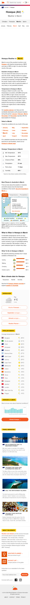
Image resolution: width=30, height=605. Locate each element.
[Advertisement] (15, 42)
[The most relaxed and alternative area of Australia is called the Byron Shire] (15, 461)
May (23, 26)
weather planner (9, 110)
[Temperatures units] (25, 2)
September (25, 128)
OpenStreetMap (24, 216)
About (6, 597)
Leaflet (17, 216)
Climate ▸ (4, 21)
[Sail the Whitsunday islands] (15, 484)
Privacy (23, 597)
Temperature (6, 279)
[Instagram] (20, 580)
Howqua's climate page (9, 143)
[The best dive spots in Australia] (15, 507)
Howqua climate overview (16, 283)
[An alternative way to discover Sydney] (15, 438)
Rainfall (13, 279)
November (5, 116)
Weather (4, 195)
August (14, 136)
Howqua (12, 7)
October (24, 130)
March (15, 26)
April (19, 26)
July (13, 133)
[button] (15, 213)
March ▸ (18, 21)
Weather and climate (8, 534)
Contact (12, 597)
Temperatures (13, 195)
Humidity (20, 279)
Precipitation (24, 195)
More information (16, 211)
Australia (6, 7)
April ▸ (24, 21)
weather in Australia (12, 285)
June (27, 26)
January (3, 26)
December (14, 116)
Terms (18, 597)
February (9, 26)
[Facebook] (16, 580)
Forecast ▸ (12, 21)
